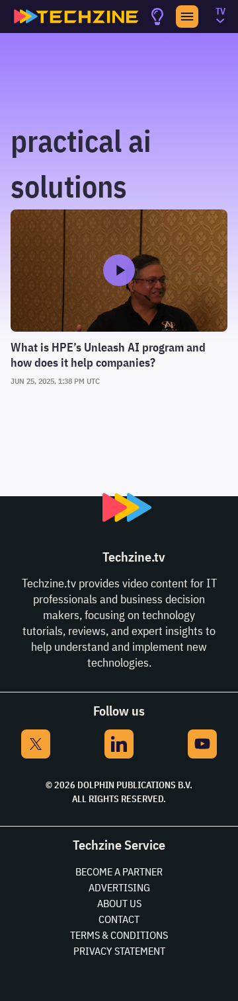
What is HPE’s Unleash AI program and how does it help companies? (108, 355)
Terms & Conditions (119, 935)
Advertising (119, 887)
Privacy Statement (119, 950)
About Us (119, 903)
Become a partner (119, 871)
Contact (119, 919)
